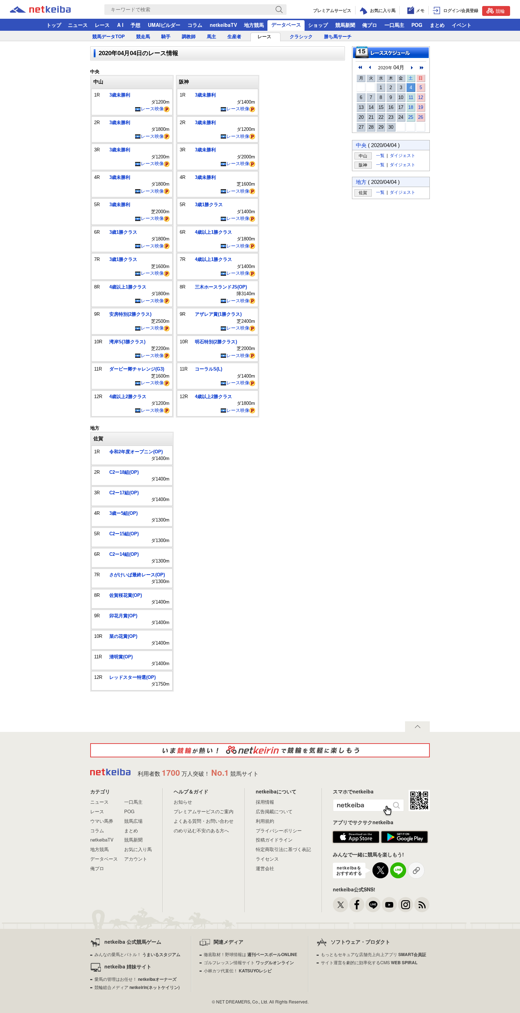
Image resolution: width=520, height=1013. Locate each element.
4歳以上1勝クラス (127, 287)
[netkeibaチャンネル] (389, 904)
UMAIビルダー (164, 24)
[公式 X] (340, 904)
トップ (53, 24)
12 (420, 97)
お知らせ (183, 801)
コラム (194, 24)
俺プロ (369, 24)
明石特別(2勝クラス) (216, 341)
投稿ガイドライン (274, 839)
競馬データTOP (108, 36)
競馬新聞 (345, 24)
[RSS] (421, 904)
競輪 (500, 10)
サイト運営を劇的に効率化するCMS (369, 962)
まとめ (437, 24)
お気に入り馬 (138, 849)
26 (420, 117)
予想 (135, 24)
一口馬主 (394, 24)
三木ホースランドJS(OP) (221, 287)
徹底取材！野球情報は (250, 954)
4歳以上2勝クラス (127, 396)
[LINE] (373, 904)
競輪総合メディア (137, 987)
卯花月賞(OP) (123, 615)
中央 (361, 145)
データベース (286, 24)
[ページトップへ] (417, 726)
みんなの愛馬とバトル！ (137, 954)
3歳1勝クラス (123, 232)
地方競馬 (254, 24)
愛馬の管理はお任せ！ (135, 979)
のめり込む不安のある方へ (201, 830)
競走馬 (143, 36)
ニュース (78, 24)
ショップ (318, 24)
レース (102, 24)
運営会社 (265, 868)
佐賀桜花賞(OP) (125, 595)
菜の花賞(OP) (123, 636)
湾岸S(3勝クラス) (127, 341)
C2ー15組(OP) (124, 533)
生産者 (234, 36)
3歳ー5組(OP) (123, 513)
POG (416, 24)
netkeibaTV (223, 24)
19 (420, 107)
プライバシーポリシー (279, 830)
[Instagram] (405, 904)
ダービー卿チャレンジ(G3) (136, 369)
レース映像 (152, 108)
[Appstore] (356, 837)
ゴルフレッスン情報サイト (249, 962)
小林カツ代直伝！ (238, 970)
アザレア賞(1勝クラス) (218, 314)
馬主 (211, 36)
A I (120, 24)
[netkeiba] (49, 9)
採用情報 (265, 801)
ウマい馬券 (101, 820)
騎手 (166, 36)
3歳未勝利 (119, 95)
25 (410, 117)
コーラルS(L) (208, 369)
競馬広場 (133, 820)
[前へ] (360, 67)
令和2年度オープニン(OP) (136, 451)
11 (411, 97)
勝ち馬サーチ (338, 36)
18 (410, 107)
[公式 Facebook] (356, 904)
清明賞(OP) (121, 656)
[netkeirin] (260, 750)
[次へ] (421, 67)
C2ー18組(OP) (124, 472)
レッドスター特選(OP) (132, 677)
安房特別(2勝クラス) (130, 314)
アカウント (135, 858)
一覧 (380, 155)
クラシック (301, 36)
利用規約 (265, 820)
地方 (361, 182)
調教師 (189, 36)
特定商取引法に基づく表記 (283, 849)
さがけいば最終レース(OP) (137, 574)
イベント (462, 24)
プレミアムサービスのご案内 (203, 811)
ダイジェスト (402, 155)
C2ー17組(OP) (124, 492)
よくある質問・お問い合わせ (203, 820)
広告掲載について (274, 811)
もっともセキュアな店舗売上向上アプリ (373, 954)
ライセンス (267, 858)
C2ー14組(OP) (124, 554)
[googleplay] (404, 837)
